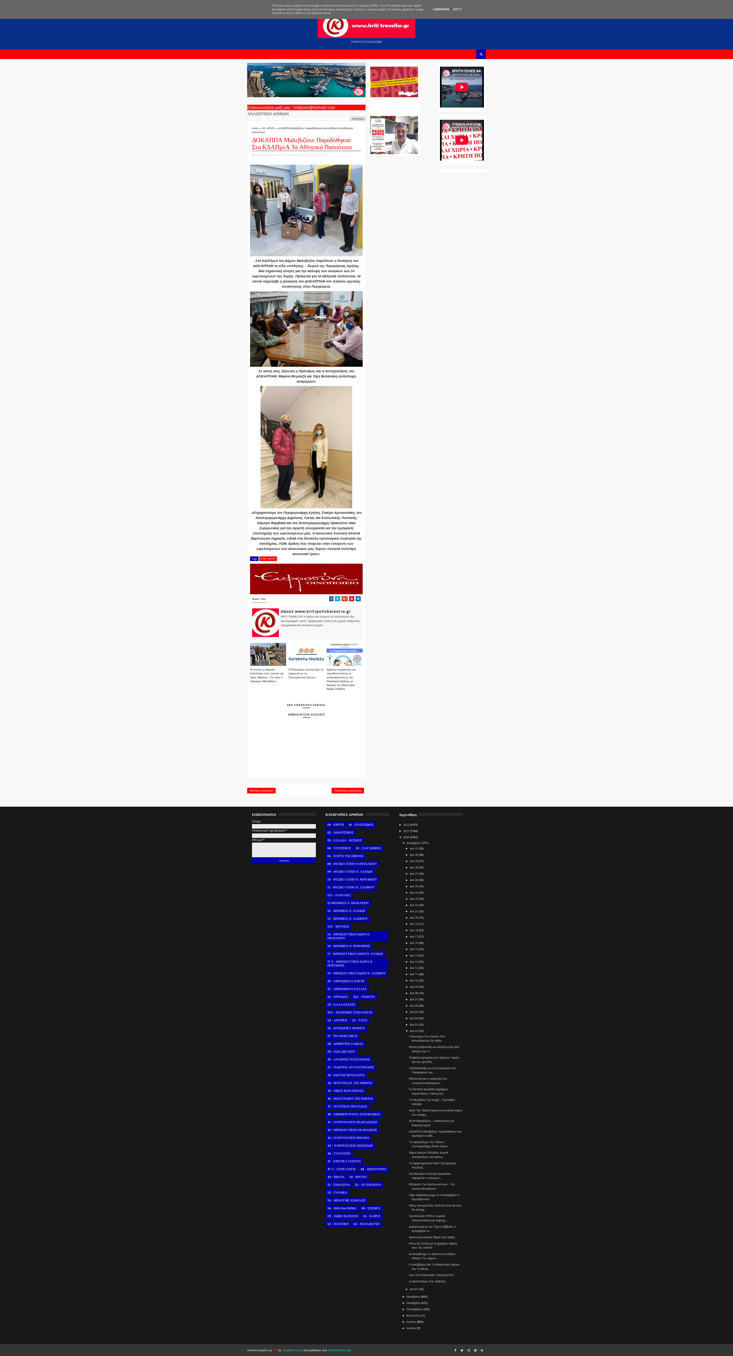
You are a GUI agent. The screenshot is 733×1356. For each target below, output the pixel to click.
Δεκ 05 (414, 1012)
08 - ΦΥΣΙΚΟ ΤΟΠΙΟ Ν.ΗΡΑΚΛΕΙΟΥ (352, 864)
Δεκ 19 (414, 924)
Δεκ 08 (414, 993)
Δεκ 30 (414, 855)
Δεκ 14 (414, 955)
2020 (406, 837)
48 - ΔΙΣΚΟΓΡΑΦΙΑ (373, 1169)
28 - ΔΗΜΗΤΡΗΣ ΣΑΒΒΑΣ (345, 1044)
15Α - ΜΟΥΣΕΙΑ (338, 927)
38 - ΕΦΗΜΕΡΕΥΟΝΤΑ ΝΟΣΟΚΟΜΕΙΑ (353, 1114)
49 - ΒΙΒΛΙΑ (336, 1177)
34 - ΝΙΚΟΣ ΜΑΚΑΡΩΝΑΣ (345, 1091)
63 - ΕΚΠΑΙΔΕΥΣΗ (367, 1224)
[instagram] (468, 1350)
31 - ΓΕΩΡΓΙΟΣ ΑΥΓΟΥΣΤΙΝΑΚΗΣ (350, 1067)
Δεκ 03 (414, 1024)
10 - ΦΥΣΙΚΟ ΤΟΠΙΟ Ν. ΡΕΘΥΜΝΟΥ (352, 880)
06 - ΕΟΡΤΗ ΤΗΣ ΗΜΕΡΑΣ (345, 856)
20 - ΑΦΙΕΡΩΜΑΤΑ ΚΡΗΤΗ (346, 981)
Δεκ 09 (414, 986)
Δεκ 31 (414, 848)
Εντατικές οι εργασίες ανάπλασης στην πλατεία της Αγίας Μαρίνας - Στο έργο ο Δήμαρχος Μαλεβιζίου (267, 675)
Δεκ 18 (414, 930)
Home (255, 128)
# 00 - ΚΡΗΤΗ (268, 558)
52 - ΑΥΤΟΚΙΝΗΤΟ (368, 1185)
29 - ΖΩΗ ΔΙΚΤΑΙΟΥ (341, 1052)
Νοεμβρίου (413, 1296)
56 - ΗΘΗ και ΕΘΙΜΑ (342, 1208)
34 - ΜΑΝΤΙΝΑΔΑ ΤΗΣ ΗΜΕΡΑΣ (349, 1083)
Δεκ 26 (414, 880)
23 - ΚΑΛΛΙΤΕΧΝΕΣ (341, 1005)
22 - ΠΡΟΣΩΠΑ (337, 997)
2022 (406, 825)
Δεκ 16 (414, 943)
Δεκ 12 (414, 968)
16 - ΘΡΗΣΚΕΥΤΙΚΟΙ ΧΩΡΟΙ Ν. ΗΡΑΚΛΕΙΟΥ (348, 936)
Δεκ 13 (414, 961)
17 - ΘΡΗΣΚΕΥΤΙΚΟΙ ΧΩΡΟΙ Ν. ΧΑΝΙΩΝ (355, 954)
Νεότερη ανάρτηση (261, 790)
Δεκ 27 (414, 873)
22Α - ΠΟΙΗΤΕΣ (364, 997)
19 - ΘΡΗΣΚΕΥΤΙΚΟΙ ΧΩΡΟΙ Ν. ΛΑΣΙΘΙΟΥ (356, 973)
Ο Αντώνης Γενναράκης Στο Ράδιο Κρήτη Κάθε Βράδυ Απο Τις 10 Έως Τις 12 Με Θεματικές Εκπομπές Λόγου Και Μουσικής (393, 104)
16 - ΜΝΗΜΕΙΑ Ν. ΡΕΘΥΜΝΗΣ (348, 946)
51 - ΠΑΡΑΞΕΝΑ (338, 1185)
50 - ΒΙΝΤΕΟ (358, 1177)
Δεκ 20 (414, 917)
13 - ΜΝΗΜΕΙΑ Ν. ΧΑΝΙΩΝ (346, 911)
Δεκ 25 (414, 886)
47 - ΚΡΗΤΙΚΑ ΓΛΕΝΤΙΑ (344, 1161)
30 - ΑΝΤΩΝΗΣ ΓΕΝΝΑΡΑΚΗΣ (348, 1059)
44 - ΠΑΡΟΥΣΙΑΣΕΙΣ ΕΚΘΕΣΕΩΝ (350, 1146)
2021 (406, 831)
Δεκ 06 (414, 1005)
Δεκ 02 (414, 1031)
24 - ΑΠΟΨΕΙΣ (337, 1020)
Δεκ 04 (414, 1018)
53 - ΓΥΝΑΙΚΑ (337, 1193)
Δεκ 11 (414, 974)
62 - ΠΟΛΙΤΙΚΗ (338, 1224)
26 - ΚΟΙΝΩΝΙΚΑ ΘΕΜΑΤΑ (346, 1028)
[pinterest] (475, 1350)
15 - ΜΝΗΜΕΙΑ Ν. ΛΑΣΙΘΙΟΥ (347, 919)
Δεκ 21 (414, 911)
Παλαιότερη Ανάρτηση (348, 790)
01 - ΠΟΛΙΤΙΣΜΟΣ (361, 825)
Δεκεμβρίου (414, 843)
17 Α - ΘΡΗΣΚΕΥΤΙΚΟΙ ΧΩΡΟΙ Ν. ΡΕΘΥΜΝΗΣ (350, 963)
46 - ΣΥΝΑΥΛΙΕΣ (339, 1153)
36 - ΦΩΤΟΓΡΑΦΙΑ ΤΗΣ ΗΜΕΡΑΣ (350, 1099)
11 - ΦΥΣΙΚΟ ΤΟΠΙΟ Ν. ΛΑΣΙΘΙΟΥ (351, 887)
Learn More (441, 9)
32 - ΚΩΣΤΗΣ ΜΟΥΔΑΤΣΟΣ (346, 1075)
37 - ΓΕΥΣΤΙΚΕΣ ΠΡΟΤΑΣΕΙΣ (347, 1106)
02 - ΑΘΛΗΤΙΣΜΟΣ (340, 833)
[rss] (482, 1350)
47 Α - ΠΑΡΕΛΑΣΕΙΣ (341, 1169)
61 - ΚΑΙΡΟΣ (372, 1216)
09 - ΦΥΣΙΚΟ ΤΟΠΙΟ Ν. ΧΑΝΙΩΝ (350, 872)
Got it (457, 9)
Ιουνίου (411, 1328)
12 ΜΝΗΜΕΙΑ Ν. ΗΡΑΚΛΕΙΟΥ (348, 903)
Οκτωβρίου (413, 1303)
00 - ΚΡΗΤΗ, (320, 155)
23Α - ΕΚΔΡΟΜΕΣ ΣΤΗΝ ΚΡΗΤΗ (349, 1012)
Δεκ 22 (414, 905)
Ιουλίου (411, 1322)
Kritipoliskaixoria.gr (339, 1350)
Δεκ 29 (414, 861)
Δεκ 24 (414, 892)
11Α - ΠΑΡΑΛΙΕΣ (339, 895)
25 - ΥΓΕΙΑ (359, 1020)
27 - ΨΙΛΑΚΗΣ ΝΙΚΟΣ (342, 1036)
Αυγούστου (414, 1315)
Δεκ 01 (414, 1289)
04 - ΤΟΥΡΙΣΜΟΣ (339, 848)
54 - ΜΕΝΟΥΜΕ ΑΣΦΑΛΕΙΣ (346, 1200)
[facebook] (455, 1350)
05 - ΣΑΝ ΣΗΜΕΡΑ (368, 848)
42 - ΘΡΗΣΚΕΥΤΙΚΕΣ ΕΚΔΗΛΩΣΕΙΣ (352, 1130)
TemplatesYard (291, 1350)
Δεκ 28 (414, 867)
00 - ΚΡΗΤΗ (268, 128)
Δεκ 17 (414, 936)
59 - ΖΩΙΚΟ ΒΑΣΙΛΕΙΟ (342, 1216)
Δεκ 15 (414, 949)
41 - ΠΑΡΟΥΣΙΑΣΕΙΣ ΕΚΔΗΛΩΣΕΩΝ (352, 1122)
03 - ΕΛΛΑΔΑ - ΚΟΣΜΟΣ (344, 840)
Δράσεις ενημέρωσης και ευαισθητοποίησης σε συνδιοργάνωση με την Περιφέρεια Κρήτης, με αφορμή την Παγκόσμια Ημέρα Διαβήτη (341, 679)
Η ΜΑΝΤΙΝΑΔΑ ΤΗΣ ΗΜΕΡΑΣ (427, 1281)
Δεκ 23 (414, 898)
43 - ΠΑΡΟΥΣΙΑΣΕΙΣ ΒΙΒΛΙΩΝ (348, 1138)
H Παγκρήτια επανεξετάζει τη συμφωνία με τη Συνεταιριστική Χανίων (305, 673)
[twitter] (462, 1350)
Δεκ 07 (414, 999)
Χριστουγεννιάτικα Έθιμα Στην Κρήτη (432, 1237)
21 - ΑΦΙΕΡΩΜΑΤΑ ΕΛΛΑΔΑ (347, 989)
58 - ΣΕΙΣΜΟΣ (370, 1208)
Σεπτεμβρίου (414, 1309)
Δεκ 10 (414, 980)
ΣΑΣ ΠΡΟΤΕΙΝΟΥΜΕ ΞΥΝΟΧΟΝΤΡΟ (431, 1275)
